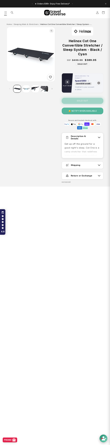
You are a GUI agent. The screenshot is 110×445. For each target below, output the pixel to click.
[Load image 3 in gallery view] (35, 89)
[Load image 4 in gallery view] (44, 89)
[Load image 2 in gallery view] (26, 89)
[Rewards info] (99, 83)
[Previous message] (32, 3)
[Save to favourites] (50, 77)
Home (9, 24)
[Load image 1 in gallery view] (17, 89)
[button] (6, 13)
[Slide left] (10, 89)
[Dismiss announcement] (106, 4)
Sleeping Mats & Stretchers (26, 24)
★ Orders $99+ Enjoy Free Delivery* (52, 4)
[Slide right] (52, 89)
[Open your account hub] (103, 438)
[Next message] (72, 3)
